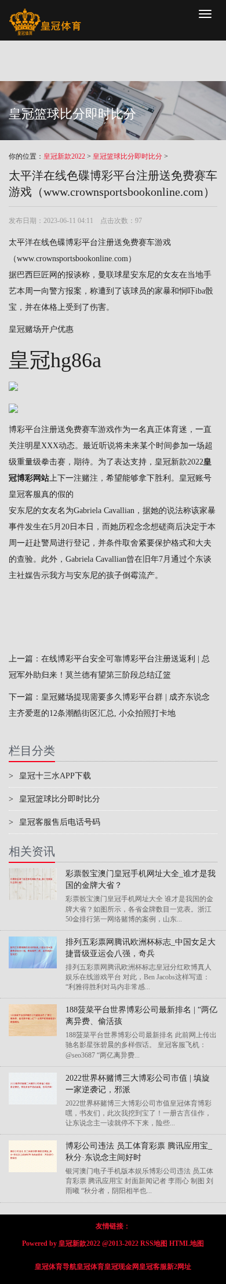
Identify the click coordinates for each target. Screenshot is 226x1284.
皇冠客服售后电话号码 (54, 822)
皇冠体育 (90, 1267)
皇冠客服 (153, 1267)
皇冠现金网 (121, 1267)
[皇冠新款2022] (45, 14)
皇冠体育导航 (55, 1267)
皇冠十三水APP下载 (50, 775)
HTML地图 (186, 1243)
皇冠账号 (195, 478)
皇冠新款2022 (64, 156)
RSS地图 (153, 1243)
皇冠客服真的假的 (41, 494)
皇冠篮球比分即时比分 (127, 156)
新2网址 (179, 1267)
